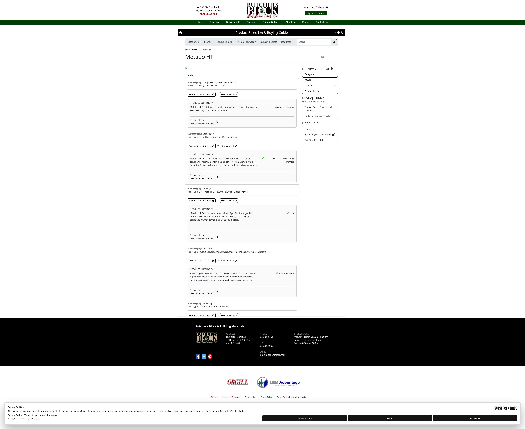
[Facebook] (198, 356)
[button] (215, 22)
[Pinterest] (210, 356)
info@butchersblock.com (272, 354)
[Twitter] (204, 356)
